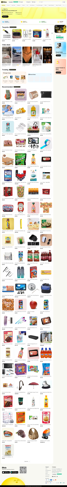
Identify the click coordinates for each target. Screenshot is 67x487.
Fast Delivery (32, 5)
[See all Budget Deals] (25, 72)
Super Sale (13, 5)
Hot (27, 5)
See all (50, 44)
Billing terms (47, 476)
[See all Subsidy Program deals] (50, 74)
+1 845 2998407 (59, 470)
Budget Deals (7, 73)
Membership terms (48, 470)
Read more (5, 16)
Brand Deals (33, 74)
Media (45, 5)
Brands (23, 5)
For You (3, 5)
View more (26, 461)
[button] (6, 35)
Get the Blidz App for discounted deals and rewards (33, 486)
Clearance (18, 5)
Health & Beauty (51, 5)
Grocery (8, 5)
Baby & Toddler (58, 5)
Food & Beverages (39, 5)
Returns (46, 473)
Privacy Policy (47, 474)
